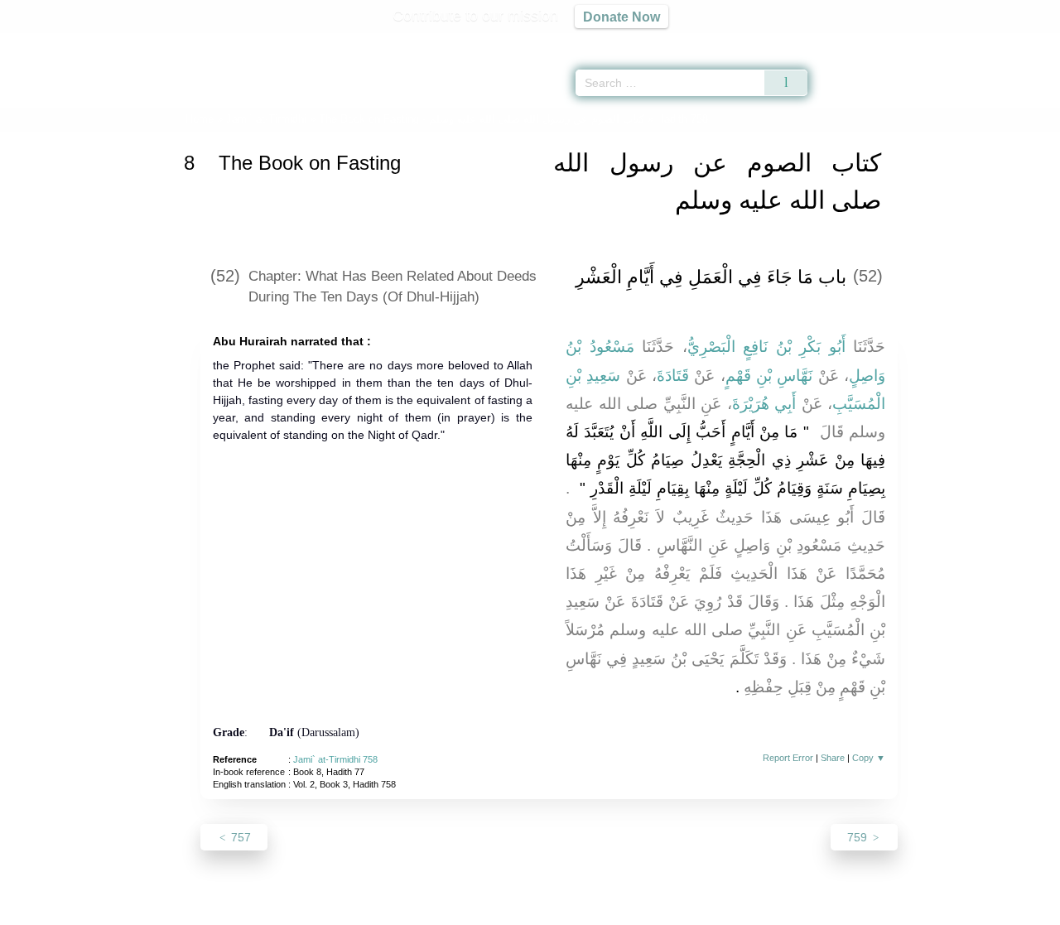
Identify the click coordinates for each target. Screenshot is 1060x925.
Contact (583, 910)
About (355, 910)
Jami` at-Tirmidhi (266, 119)
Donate (637, 910)
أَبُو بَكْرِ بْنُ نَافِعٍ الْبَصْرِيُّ (766, 346)
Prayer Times (962, 41)
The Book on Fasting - (481, 119)
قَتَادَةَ (673, 375)
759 (858, 837)
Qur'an (854, 41)
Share (833, 758)
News (400, 910)
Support (449, 910)
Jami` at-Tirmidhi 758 (335, 759)
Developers (517, 910)
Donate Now (621, 16)
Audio (1019, 41)
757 (239, 837)
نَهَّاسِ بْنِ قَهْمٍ (769, 375)
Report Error (788, 758)
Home (200, 119)
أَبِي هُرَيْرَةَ (764, 403)
